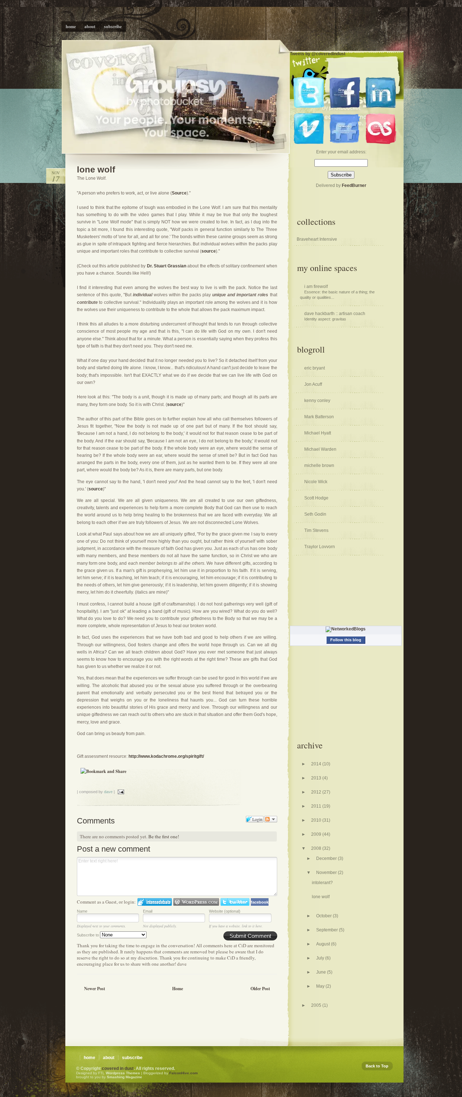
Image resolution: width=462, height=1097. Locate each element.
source (208, 251)
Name (82, 911)
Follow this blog (345, 640)
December (327, 858)
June (321, 972)
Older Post (260, 988)
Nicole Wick (315, 481)
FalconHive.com (183, 1073)
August (323, 944)
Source (179, 193)
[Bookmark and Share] (103, 771)
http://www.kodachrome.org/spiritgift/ (166, 756)
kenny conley (317, 400)
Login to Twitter (235, 902)
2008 (316, 848)
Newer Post (94, 988)
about (108, 1057)
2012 (316, 792)
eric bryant (314, 368)
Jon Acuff (313, 384)
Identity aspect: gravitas (325, 319)
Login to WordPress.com (196, 902)
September (327, 929)
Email (147, 911)
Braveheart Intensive (317, 239)
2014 (316, 763)
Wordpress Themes (123, 1073)
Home (177, 988)
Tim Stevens (316, 530)
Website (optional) (224, 911)
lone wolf (96, 169)
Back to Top (377, 1066)
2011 (316, 806)
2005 (316, 1005)
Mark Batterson (319, 416)
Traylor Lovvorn (319, 546)
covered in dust (118, 1068)
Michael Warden (320, 449)
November (327, 872)
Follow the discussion (270, 819)
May (321, 986)
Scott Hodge (316, 498)
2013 (316, 778)
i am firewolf (316, 286)
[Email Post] (120, 792)
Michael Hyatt (317, 433)
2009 (316, 834)
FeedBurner (354, 185)
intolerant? (322, 882)
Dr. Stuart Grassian (166, 265)
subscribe (132, 1057)
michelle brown (319, 465)
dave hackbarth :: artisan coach (334, 313)
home (89, 1057)
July (320, 958)
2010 (316, 820)
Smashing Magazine (124, 1077)
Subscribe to (88, 935)
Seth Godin (315, 514)
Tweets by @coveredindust (317, 53)
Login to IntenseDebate (155, 902)
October (324, 915)
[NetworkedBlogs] (346, 628)
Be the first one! (163, 836)
